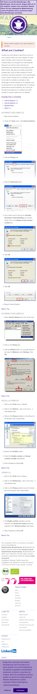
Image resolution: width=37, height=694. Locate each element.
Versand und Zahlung (26, 625)
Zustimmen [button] (20, 690)
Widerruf (5, 644)
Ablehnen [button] (7, 690)
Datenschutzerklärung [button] (11, 685)
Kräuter (18, 603)
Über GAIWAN (23, 614)
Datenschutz (6, 639)
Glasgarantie (23, 622)
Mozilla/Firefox (9, 105)
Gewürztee (5, 625)
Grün (16, 590)
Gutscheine (23, 627)
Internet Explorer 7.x (11, 100)
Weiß (17, 593)
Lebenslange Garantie (26, 620)
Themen (4, 617)
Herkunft (5, 622)
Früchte (18, 606)
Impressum (5, 647)
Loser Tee (22, 617)
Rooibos (17, 600)
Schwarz (18, 598)
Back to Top (5, 309)
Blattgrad (5, 620)
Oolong (17, 595)
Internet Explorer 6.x (11, 103)
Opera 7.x (7, 108)
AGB (3, 641)
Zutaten (4, 614)
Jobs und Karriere (25, 630)
